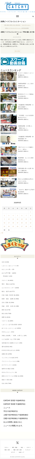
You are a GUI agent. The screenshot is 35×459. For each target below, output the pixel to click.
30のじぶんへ (6, 332)
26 (17, 226)
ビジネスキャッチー (8, 287)
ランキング (27, 449)
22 (30, 223)
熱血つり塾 (5, 379)
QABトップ (21, 452)
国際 (3, 317)
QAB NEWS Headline (20, 456)
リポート (4, 321)
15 (30, 219)
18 (13, 223)
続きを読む (17, 51)
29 (30, 226)
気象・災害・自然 (7, 306)
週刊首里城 (5, 346)
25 (13, 226)
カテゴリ (13, 452)
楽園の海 (4, 354)
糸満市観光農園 (25, 28)
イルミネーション (26, 25)
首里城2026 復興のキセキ (10, 343)
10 (9, 219)
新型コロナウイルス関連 (10, 376)
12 (17, 219)
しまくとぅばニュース (9, 265)
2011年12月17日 (17, 37)
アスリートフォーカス (9, 361)
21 (26, 223)
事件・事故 (5, 284)
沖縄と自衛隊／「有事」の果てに (12, 335)
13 (22, 219)
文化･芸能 (15, 25)
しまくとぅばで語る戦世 (10, 324)
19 (17, 223)
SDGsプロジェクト (8, 372)
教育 (3, 310)
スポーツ (4, 280)
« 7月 (2, 233)
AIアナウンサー (7, 365)
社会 (3, 383)
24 (9, 226)
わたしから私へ (7, 269)
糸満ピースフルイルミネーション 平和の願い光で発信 (17, 33)
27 (22, 226)
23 (4, 226)
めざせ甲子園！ (7, 273)
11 (13, 219)
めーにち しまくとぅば (9, 328)
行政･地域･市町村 (8, 25)
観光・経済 (5, 291)
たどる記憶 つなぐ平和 (9, 339)
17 (9, 223)
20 (22, 223)
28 (26, 226)
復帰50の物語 (6, 368)
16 (4, 223)
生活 (3, 262)
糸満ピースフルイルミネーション (12, 28)
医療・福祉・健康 (7, 298)
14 (26, 219)
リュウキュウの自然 (8, 357)
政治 (19, 25)
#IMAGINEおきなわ (8, 350)
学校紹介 (6, 276)
